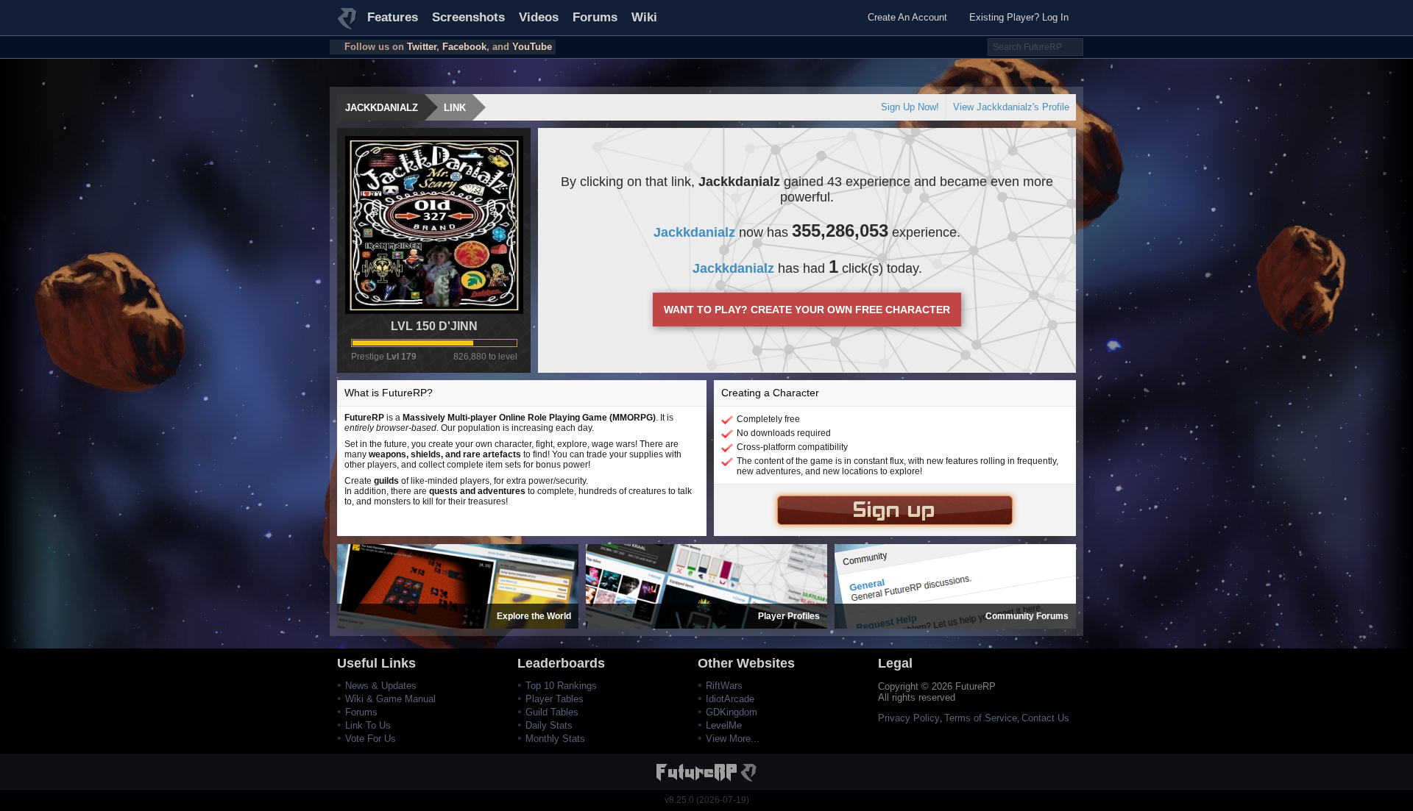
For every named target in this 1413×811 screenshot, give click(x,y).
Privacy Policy (909, 718)
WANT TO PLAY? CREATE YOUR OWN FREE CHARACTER (807, 309)
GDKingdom (731, 712)
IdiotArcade (730, 698)
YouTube (532, 46)
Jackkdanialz (381, 107)
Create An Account (907, 17)
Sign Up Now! (910, 106)
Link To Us (368, 725)
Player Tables (554, 698)
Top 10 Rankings (561, 685)
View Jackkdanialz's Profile (1011, 106)
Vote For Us (370, 738)
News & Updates (381, 685)
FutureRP (348, 25)
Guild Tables (551, 712)
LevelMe (724, 725)
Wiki (644, 17)
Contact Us (1045, 718)
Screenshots (468, 17)
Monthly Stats (555, 738)
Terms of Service (980, 718)
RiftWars (724, 685)
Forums (595, 17)
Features (392, 17)
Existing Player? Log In (1019, 17)
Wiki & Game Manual (390, 698)
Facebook (464, 46)
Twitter (421, 46)
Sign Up (895, 510)
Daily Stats (549, 725)
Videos (539, 17)
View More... (732, 738)
